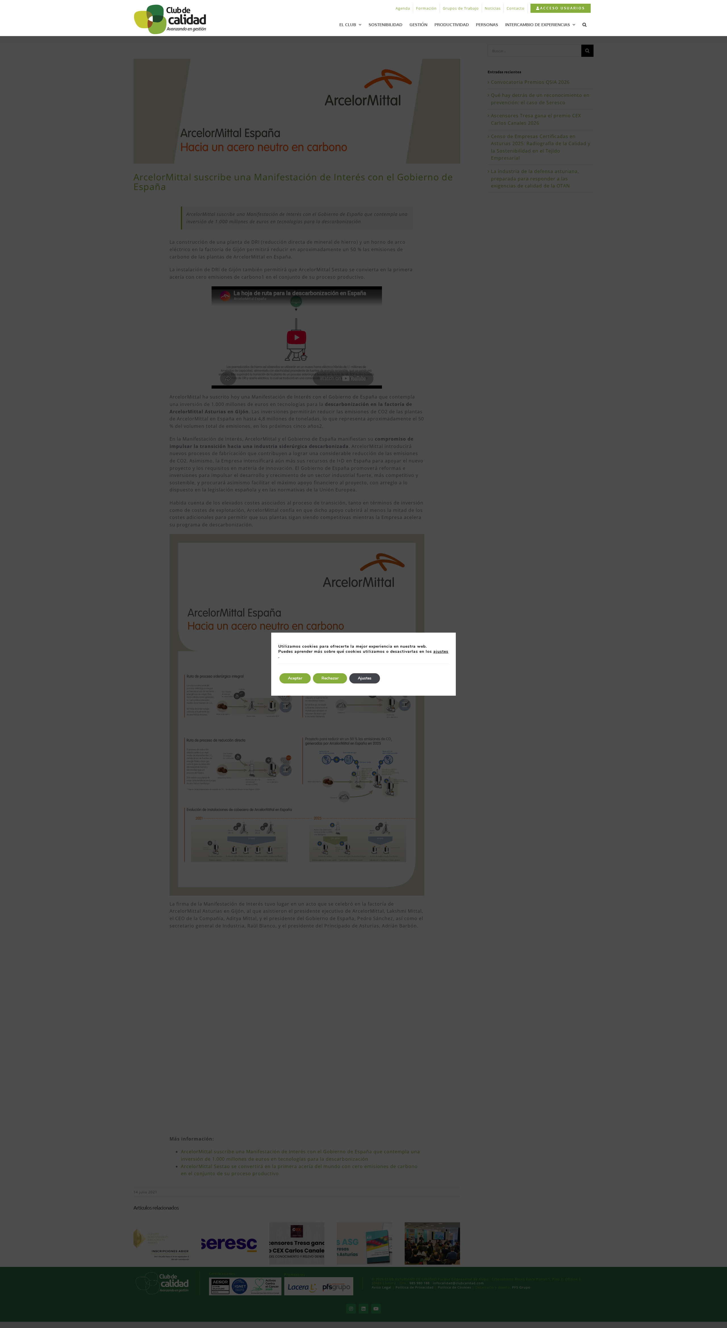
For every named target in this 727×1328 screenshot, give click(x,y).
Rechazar (330, 678)
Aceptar (295, 678)
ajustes (440, 651)
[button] (584, 24)
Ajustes (364, 678)
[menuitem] (560, 8)
